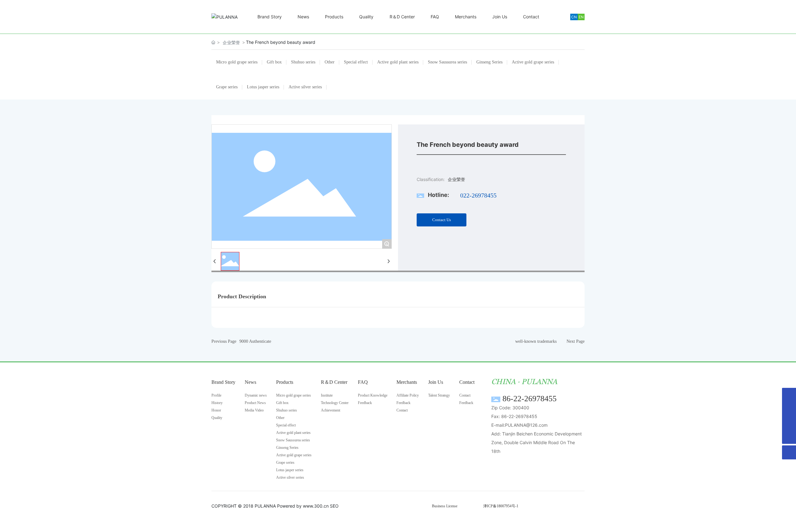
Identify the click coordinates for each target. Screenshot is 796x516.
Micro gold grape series (236, 62)
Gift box (274, 62)
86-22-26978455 (529, 398)
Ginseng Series (489, 62)
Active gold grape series (533, 62)
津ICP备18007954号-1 (500, 506)
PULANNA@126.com (526, 425)
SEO (334, 506)
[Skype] (789, 395)
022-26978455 (478, 195)
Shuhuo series (303, 62)
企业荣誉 (231, 42)
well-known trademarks (536, 341)
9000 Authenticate (255, 341)
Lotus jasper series (263, 87)
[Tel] (789, 423)
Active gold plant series (398, 62)
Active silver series (305, 87)
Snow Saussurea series (447, 62)
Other (330, 62)
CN (574, 17)
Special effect (356, 62)
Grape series (227, 87)
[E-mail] (789, 409)
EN (581, 17)
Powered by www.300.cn (303, 506)
